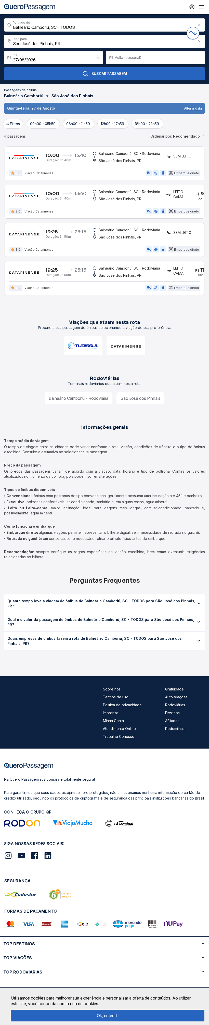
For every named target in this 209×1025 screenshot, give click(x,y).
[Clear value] (98, 57)
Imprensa (110, 713)
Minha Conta (113, 720)
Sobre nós (112, 689)
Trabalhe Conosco (118, 736)
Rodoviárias (175, 705)
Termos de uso (115, 697)
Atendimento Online (119, 728)
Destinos (172, 713)
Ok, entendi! (108, 1015)
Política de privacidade (122, 705)
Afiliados (172, 720)
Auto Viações (176, 697)
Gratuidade (174, 689)
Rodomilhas (175, 728)
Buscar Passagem (109, 73)
